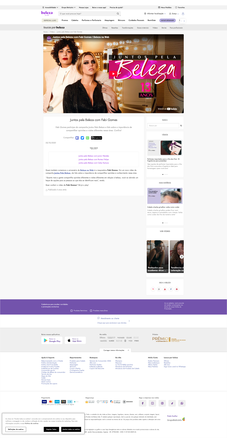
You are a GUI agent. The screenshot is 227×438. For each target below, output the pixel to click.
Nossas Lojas (83, 7)
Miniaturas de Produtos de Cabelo (127, 368)
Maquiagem (109, 20)
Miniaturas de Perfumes (123, 366)
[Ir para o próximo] (184, 21)
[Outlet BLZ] (167, 20)
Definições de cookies (16, 429)
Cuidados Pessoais (136, 20)
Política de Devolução (49, 363)
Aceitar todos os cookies (71, 429)
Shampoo (118, 361)
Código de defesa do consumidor (53, 372)
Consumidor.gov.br (48, 370)
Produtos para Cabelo (77, 361)
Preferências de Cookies (50, 368)
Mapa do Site (46, 376)
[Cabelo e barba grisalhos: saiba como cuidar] (165, 196)
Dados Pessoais (153, 361)
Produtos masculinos (100, 310)
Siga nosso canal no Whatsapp (175, 366)
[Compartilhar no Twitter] (82, 138)
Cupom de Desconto (97, 368)
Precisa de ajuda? (116, 7)
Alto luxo (167, 365)
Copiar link (97, 138)
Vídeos (155, 28)
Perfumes (73, 363)
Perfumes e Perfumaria (91, 20)
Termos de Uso (46, 374)
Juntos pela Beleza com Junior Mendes (94, 156)
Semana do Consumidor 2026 (100, 361)
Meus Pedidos (166, 7)
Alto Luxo (93, 363)
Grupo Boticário (67, 7)
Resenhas (114, 28)
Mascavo (118, 363)
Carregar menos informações (114, 350)
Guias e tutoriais (143, 28)
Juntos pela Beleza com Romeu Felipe (94, 159)
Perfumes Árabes (96, 365)
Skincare (121, 20)
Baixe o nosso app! (99, 7)
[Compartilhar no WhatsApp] (87, 138)
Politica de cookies (31, 423)
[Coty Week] (49, 20)
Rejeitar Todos (51, 429)
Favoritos (181, 7)
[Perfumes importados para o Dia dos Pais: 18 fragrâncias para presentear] (165, 148)
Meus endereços (153, 363)
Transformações (127, 28)
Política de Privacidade (49, 365)
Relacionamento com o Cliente (52, 361)
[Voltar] (148, 257)
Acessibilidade (50, 7)
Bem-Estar (152, 20)
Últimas (104, 28)
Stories (164, 28)
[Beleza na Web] (46, 13)
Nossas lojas (45, 380)
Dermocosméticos (76, 372)
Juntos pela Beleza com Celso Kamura (94, 163)
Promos (65, 20)
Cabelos (75, 20)
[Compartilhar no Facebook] (77, 138)
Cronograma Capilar (77, 370)
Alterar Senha (152, 365)
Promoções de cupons (49, 383)
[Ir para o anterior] (181, 21)
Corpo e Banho (75, 368)
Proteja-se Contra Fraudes (50, 366)
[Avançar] (182, 257)
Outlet (43, 378)
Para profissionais (176, 28)
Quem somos (46, 382)
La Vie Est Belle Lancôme (124, 365)
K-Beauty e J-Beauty (96, 366)
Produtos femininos (80, 310)
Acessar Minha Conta (173, 13)
